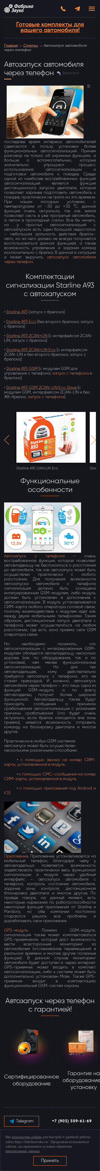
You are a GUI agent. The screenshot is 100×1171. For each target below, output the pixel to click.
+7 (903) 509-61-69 (72, 1121)
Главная (11, 45)
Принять (50, 1160)
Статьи (30, 45)
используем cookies (27, 1137)
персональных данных (22, 1151)
